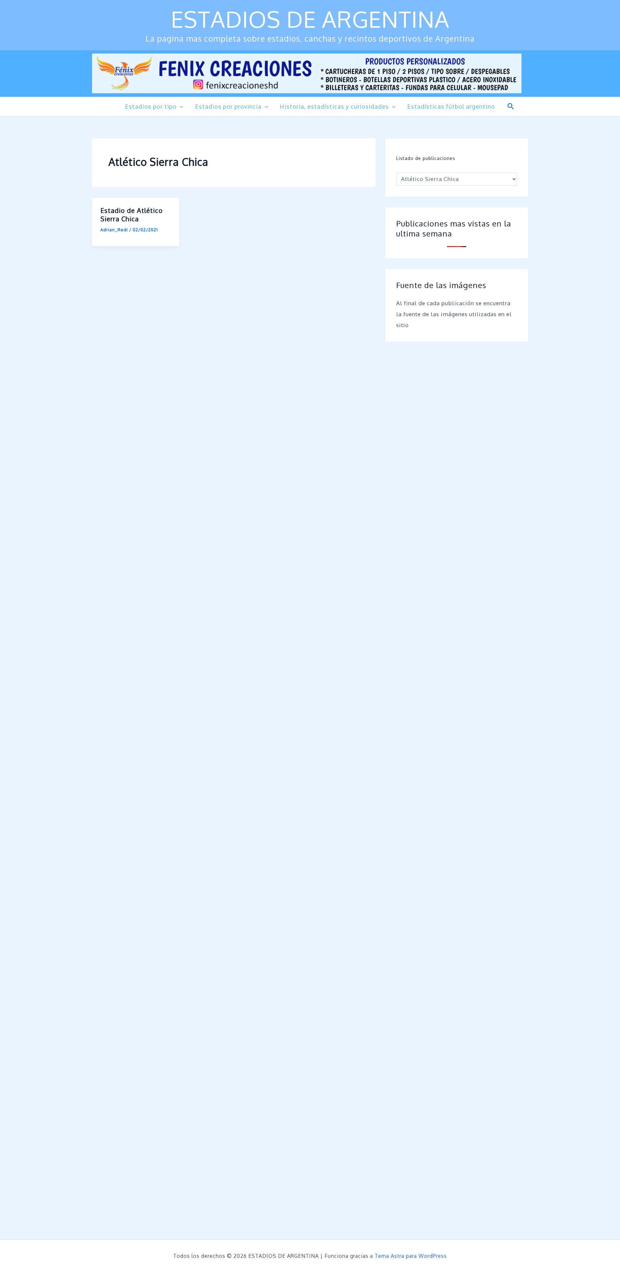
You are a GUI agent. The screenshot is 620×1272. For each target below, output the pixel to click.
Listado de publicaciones (425, 158)
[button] (180, 106)
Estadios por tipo (151, 106)
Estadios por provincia (228, 106)
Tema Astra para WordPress (411, 1256)
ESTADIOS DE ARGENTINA (310, 19)
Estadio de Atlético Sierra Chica (131, 214)
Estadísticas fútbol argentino (451, 106)
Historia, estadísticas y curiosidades (334, 106)
